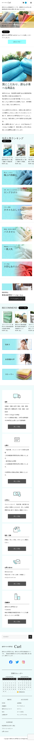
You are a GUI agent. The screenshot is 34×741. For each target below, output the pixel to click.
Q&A (3, 711)
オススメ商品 (23, 307)
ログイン (19, 709)
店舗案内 (4, 706)
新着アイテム (6, 141)
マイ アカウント (21, 706)
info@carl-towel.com (10, 577)
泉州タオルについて (7, 709)
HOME (3, 703)
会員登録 (19, 703)
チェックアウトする (22, 714)
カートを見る (20, 711)
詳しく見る (17, 426)
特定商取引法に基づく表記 (8, 725)
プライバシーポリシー (7, 728)
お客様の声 (4, 714)
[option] (17, 19)
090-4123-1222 (9, 572)
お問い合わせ (5, 731)
